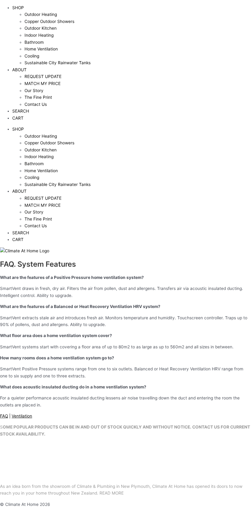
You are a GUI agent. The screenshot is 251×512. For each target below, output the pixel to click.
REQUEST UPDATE (43, 76)
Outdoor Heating (40, 14)
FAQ (4, 416)
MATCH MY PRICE (42, 83)
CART (18, 118)
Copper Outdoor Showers (49, 21)
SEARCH (20, 111)
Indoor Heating (39, 35)
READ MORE (111, 493)
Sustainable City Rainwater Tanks (57, 62)
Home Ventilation (41, 48)
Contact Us (35, 104)
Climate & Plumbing (96, 486)
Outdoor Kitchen (40, 28)
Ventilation (22, 416)
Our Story (33, 90)
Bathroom (34, 42)
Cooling (31, 56)
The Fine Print (38, 97)
